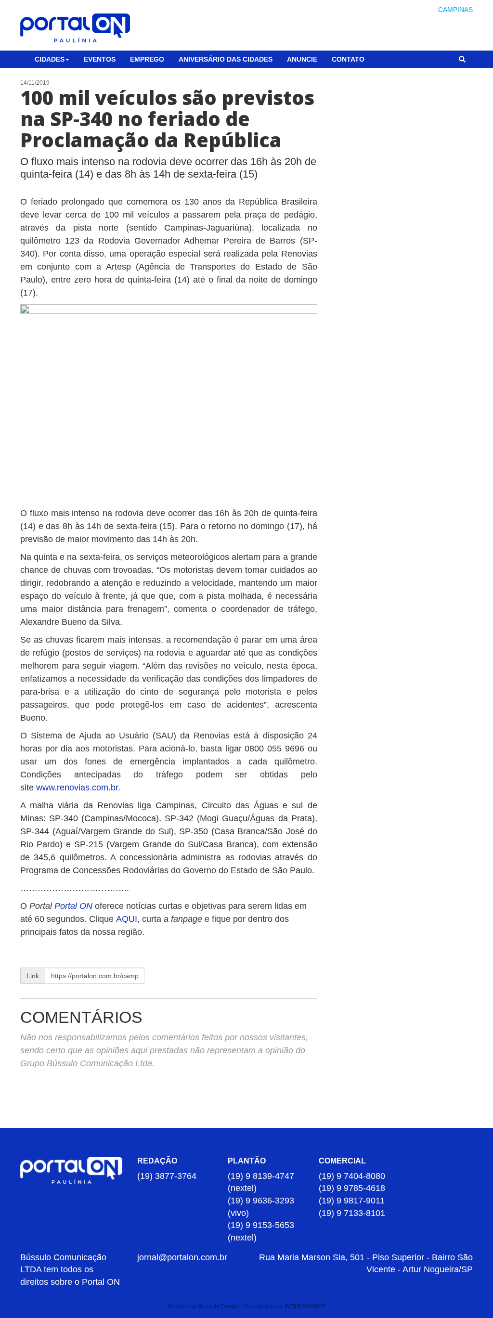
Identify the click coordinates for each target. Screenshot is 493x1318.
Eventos (100, 59)
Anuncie (302, 59)
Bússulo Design (219, 1306)
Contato (348, 59)
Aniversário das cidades (225, 59)
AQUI (126, 919)
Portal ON (73, 906)
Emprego (147, 59)
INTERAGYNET (305, 1306)
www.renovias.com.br (77, 787)
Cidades (50, 59)
